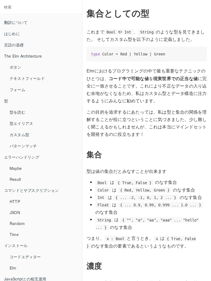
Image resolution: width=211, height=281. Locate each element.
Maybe (16, 168)
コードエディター (25, 256)
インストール (15, 245)
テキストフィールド (27, 78)
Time (14, 234)
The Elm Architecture (23, 56)
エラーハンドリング (21, 157)
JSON (15, 212)
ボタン (15, 67)
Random (17, 223)
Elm (13, 268)
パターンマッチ (23, 145)
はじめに (12, 33)
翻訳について (15, 22)
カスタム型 (19, 134)
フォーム (17, 89)
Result (15, 179)
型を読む (17, 112)
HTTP (15, 201)
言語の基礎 (14, 44)
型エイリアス (21, 123)
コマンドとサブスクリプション (31, 190)
